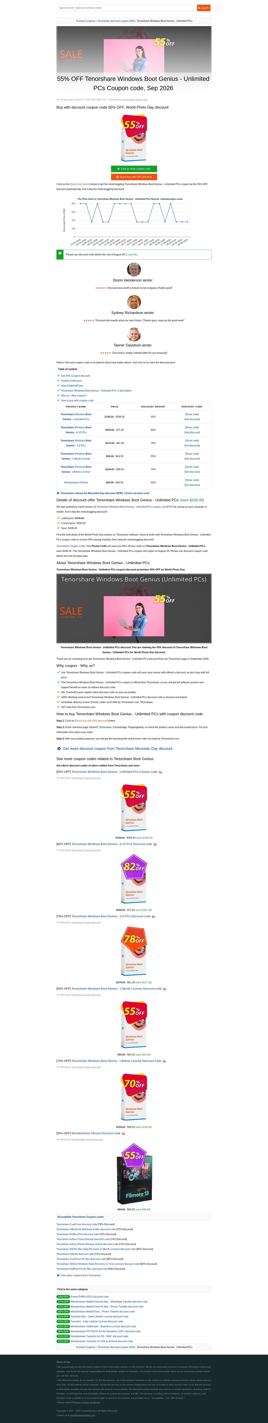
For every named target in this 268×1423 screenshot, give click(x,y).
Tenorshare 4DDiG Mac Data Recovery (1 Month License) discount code (96, 1249)
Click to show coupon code (135, 169)
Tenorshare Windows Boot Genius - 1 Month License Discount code (117, 988)
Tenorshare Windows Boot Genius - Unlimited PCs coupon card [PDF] (134, 506)
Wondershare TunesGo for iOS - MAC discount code (99, 1336)
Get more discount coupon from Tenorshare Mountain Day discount (117, 748)
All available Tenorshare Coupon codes (80, 1217)
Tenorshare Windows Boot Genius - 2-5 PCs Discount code (111, 916)
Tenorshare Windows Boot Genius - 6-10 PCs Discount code (112, 844)
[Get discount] (192, 419)
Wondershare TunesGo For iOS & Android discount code (102, 1341)
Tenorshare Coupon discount (86, 778)
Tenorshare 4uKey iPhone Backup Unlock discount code (87, 1244)
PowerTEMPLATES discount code (90, 1296)
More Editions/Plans (72, 385)
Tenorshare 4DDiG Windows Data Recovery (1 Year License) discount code (98, 1264)
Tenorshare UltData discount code (75, 1254)
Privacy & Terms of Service (87, 1402)
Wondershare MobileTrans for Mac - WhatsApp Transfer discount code (109, 1301)
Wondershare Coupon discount (87, 1139)
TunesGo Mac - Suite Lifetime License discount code (99, 1316)
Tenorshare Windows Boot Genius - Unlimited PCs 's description (96, 390)
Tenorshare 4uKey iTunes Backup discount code (83, 1239)
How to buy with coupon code (77, 400)
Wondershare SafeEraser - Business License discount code (103, 1326)
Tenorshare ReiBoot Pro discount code (77, 1234)
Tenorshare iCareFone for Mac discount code (81, 1259)
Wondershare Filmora (76, 482)
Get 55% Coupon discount (75, 375)
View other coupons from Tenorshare (80, 1275)
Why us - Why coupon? (74, 395)
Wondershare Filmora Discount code (96, 1133)
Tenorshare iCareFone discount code (76, 1224)
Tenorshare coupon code (134, 99)
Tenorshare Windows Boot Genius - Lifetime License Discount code (116, 1060)
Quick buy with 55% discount (135, 177)
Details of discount (71, 380)
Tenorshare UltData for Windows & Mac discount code (86, 1229)
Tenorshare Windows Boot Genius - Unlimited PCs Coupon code (115, 771)
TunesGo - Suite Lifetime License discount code (97, 1321)
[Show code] (192, 414)
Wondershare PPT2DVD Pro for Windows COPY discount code (106, 1331)
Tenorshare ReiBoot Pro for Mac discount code (82, 1269)
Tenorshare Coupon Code (70, 546)
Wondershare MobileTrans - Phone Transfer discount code (103, 1311)
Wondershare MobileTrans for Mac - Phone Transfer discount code (107, 1306)
